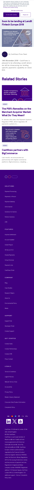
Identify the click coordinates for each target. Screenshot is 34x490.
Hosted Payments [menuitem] (10, 255)
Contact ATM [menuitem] (8, 354)
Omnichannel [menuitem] (8, 206)
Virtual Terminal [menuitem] (9, 260)
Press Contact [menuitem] (9, 359)
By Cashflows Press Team (17, 54)
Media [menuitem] (6, 308)
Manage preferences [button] (17, 10)
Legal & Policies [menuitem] (9, 376)
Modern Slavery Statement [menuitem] (12, 397)
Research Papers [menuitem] (9, 293)
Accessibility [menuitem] (8, 387)
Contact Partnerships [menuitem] (11, 349)
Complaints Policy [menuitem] (10, 407)
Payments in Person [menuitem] (10, 196)
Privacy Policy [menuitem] (9, 392)
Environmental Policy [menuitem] (11, 303)
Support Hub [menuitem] (8, 321)
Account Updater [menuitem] (9, 239)
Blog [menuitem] (6, 283)
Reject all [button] (25, 14)
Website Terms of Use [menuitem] (11, 382)
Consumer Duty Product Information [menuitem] (15, 402)
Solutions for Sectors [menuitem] (11, 212)
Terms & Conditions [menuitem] (10, 371)
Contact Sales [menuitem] (9, 343)
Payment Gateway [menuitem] (10, 201)
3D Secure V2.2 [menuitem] (9, 250)
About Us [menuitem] (7, 298)
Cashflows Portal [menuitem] (9, 270)
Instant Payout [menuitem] (9, 245)
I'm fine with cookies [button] (11, 14)
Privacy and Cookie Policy (10, 7)
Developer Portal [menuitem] (9, 326)
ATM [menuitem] (6, 222)
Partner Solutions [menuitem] (10, 217)
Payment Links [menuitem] (9, 265)
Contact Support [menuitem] (9, 331)
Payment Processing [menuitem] (10, 191)
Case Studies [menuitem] (8, 288)
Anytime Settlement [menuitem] (10, 234)
